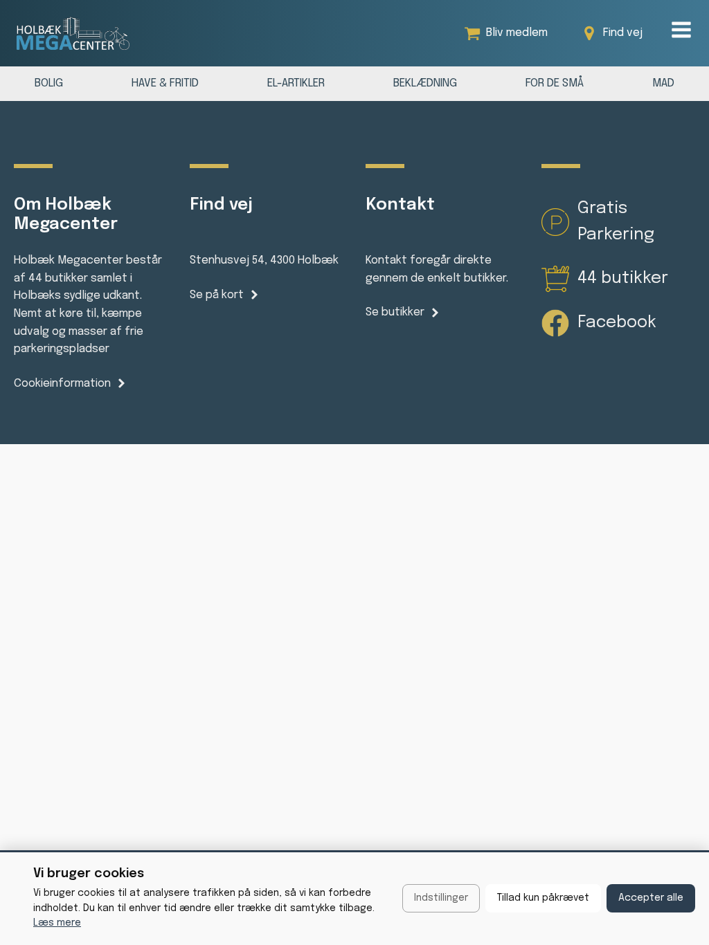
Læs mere (57, 923)
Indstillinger (441, 898)
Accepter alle (650, 898)
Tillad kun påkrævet (543, 898)
